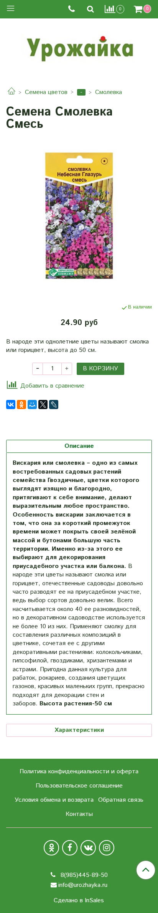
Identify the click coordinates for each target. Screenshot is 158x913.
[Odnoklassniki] (51, 847)
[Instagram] (106, 847)
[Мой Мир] (32, 404)
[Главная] (11, 92)
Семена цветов (46, 92)
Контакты (79, 814)
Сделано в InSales (79, 901)
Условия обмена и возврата (54, 800)
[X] (43, 404)
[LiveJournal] (53, 404)
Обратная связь (120, 800)
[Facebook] (69, 847)
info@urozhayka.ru (82, 885)
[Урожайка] (79, 47)
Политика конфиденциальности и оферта (79, 771)
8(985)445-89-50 (83, 875)
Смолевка (108, 92)
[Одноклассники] (21, 404)
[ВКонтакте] (10, 404)
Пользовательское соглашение (79, 785)
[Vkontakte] (88, 847)
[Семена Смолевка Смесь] (79, 215)
